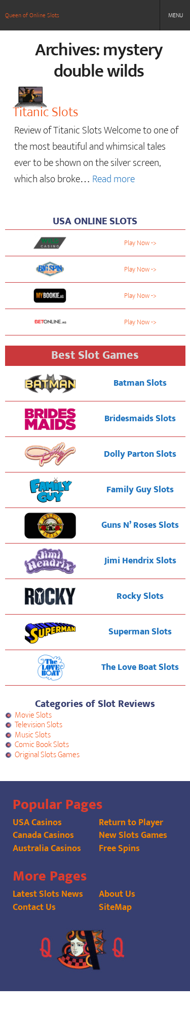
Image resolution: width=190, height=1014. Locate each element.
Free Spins (119, 848)
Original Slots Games (47, 755)
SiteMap (115, 907)
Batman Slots (140, 383)
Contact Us (34, 907)
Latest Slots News (48, 894)
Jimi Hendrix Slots (140, 560)
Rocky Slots (140, 596)
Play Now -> (140, 243)
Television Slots (38, 725)
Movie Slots (33, 715)
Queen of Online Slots (32, 15)
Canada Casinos (43, 835)
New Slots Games (133, 835)
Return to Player (131, 822)
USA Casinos (37, 822)
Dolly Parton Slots (140, 454)
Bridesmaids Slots (140, 418)
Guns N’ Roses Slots (140, 525)
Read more (113, 179)
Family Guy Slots (140, 489)
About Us (117, 894)
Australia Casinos (47, 848)
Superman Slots (140, 631)
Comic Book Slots (42, 745)
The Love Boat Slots (140, 667)
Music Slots (33, 735)
